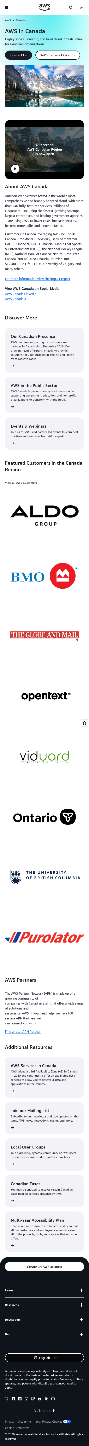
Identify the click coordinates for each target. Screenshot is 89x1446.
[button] (18, 55)
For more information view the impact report (37, 279)
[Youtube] (39, 1399)
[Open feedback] (84, 723)
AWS (8, 20)
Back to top (42, 1411)
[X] (6, 1399)
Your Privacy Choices (49, 1421)
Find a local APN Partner (23, 1031)
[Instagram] (26, 1399)
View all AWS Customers (21, 482)
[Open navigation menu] (6, 7)
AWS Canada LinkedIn (21, 294)
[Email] (53, 1399)
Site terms (24, 1421)
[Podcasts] (46, 1399)
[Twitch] (33, 1399)
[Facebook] (13, 1399)
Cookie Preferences (17, 1427)
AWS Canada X (15, 299)
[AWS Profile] (81, 7)
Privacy (9, 1421)
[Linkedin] (20, 1399)
